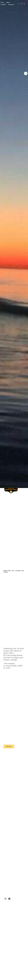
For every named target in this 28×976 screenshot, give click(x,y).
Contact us (11, 4)
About (8, 2)
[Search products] (26, 73)
